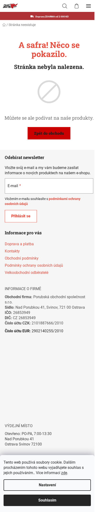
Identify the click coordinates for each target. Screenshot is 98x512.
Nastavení (47, 485)
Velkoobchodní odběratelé (26, 272)
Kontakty (12, 251)
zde (64, 473)
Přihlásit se (20, 216)
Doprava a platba (19, 244)
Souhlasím (47, 500)
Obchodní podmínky (22, 258)
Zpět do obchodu (49, 133)
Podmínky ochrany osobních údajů (34, 265)
